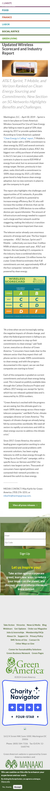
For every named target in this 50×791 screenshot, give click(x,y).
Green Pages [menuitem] (38, 653)
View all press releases (24, 505)
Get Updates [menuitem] (20, 629)
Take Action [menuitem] (9, 625)
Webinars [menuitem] (7, 629)
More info (5, 781)
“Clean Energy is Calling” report (18, 138)
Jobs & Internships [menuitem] (15, 632)
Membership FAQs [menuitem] (34, 632)
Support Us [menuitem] (23, 636)
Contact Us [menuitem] (34, 640)
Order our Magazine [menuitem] (37, 629)
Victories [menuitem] (20, 625)
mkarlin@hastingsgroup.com (17, 495)
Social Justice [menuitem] (10, 31)
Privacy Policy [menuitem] (36, 636)
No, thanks (7, 787)
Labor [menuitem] (6, 24)
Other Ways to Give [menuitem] (25, 643)
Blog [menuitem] (44, 625)
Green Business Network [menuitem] (18, 653)
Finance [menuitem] (7, 17)
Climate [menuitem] (7, 3)
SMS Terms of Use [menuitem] (19, 640)
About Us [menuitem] (11, 636)
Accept (17, 787)
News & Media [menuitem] (33, 625)
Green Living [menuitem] (9, 38)
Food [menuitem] (5, 10)
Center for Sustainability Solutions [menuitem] (25, 649)
